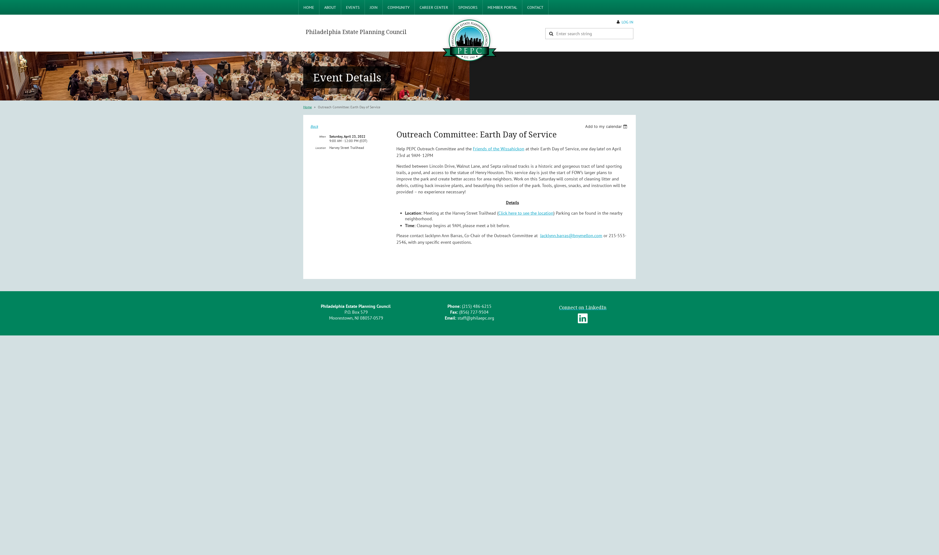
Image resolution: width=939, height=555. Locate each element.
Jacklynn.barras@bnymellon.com (571, 235)
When (322, 136)
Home (307, 107)
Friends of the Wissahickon (498, 149)
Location (320, 148)
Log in (627, 22)
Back (314, 126)
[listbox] (606, 126)
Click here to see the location (525, 213)
